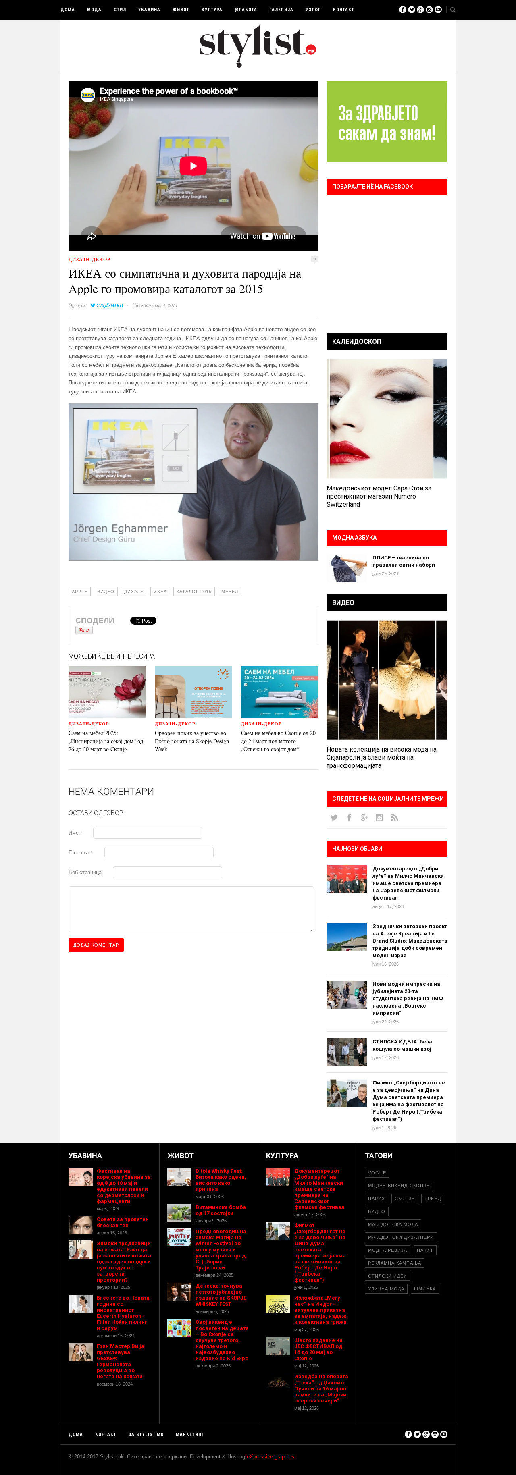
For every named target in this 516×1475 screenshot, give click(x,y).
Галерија (281, 9)
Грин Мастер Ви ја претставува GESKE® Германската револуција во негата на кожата (120, 1361)
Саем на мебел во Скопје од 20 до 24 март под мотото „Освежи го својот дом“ (278, 741)
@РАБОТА (246, 9)
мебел (229, 591)
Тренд (432, 1198)
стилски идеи (387, 1275)
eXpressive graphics (270, 1457)
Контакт (343, 9)
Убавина (149, 9)
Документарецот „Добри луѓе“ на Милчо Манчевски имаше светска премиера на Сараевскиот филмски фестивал (408, 883)
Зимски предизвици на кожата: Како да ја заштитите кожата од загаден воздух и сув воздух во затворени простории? (124, 1261)
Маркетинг (190, 1434)
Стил (120, 9)
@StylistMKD (109, 305)
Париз (376, 1198)
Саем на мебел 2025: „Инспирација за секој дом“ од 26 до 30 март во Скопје (106, 741)
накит (425, 1250)
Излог (313, 9)
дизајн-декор (89, 259)
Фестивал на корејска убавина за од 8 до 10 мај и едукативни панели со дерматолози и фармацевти (124, 1186)
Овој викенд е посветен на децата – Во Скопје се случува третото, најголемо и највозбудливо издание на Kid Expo (222, 1340)
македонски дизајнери (401, 1237)
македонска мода (393, 1224)
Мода (94, 9)
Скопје (405, 1198)
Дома (67, 9)
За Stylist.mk (146, 1434)
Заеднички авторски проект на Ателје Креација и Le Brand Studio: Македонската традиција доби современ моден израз (409, 940)
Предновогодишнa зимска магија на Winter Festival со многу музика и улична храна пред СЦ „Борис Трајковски (221, 1249)
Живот (181, 9)
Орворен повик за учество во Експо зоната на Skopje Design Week (192, 741)
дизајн (134, 591)
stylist (81, 305)
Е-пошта (80, 853)
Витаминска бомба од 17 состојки (221, 1210)
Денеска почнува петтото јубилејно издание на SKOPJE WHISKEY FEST (221, 1295)
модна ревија (387, 1250)
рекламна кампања (394, 1263)
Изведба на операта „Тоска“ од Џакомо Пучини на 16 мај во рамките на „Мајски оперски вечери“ (321, 1388)
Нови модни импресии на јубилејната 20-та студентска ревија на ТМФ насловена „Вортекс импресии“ (407, 998)
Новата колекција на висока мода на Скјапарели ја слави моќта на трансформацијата (382, 757)
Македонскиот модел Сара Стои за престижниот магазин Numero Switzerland (379, 496)
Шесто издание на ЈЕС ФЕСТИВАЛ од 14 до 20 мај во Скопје (318, 1349)
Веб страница (85, 872)
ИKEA (160, 591)
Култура (212, 9)
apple (79, 591)
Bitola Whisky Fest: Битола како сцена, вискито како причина (221, 1180)
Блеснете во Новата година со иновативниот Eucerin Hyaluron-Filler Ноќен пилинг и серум (123, 1313)
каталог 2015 (194, 591)
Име (75, 833)
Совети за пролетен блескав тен (123, 1222)
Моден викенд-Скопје (399, 1185)
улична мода (386, 1288)
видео (105, 591)
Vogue (377, 1172)
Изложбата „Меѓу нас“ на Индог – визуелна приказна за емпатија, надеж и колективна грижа (320, 1310)
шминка (425, 1288)
